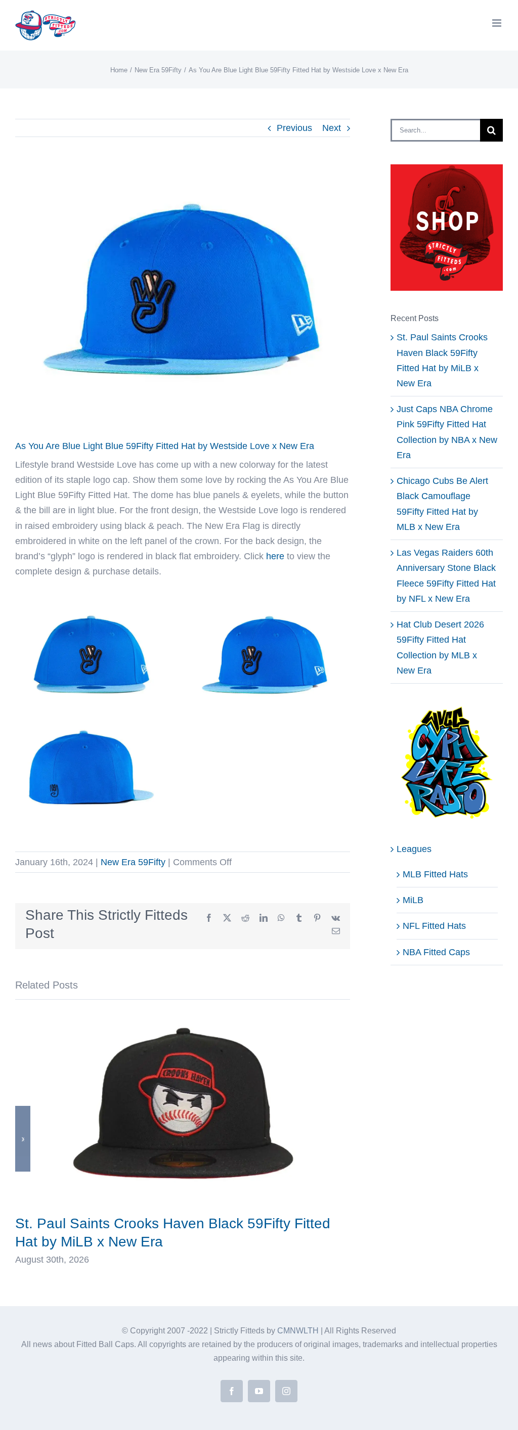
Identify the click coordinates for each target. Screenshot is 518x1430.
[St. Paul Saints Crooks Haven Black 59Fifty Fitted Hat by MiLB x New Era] (182, 1016)
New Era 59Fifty (133, 862)
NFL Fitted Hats (434, 926)
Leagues (414, 849)
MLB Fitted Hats (435, 874)
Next (331, 128)
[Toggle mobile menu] (497, 23)
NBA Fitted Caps (436, 952)
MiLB (413, 900)
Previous (294, 128)
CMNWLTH (298, 1330)
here (275, 556)
